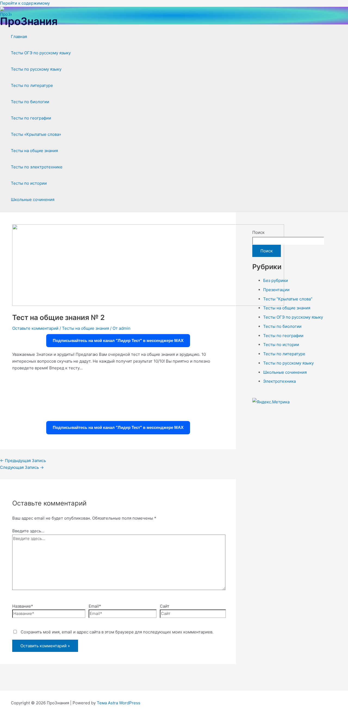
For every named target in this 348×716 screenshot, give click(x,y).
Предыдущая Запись (23, 460)
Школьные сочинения (32, 199)
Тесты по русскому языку (36, 69)
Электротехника (279, 381)
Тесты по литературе (32, 85)
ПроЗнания (29, 21)
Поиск (258, 232)
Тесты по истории (29, 183)
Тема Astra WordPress (118, 702)
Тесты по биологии (30, 101)
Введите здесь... (28, 530)
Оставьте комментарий (35, 328)
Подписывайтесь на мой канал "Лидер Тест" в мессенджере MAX (118, 340)
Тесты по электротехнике (37, 166)
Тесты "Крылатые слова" (287, 299)
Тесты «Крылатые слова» (36, 134)
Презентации (276, 289)
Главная (19, 36)
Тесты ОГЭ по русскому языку (41, 52)
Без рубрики (275, 280)
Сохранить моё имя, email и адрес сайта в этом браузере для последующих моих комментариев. (117, 632)
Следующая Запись (22, 467)
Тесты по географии (31, 118)
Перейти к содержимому (25, 3)
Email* (95, 606)
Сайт (164, 606)
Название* (22, 606)
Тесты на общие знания (34, 150)
